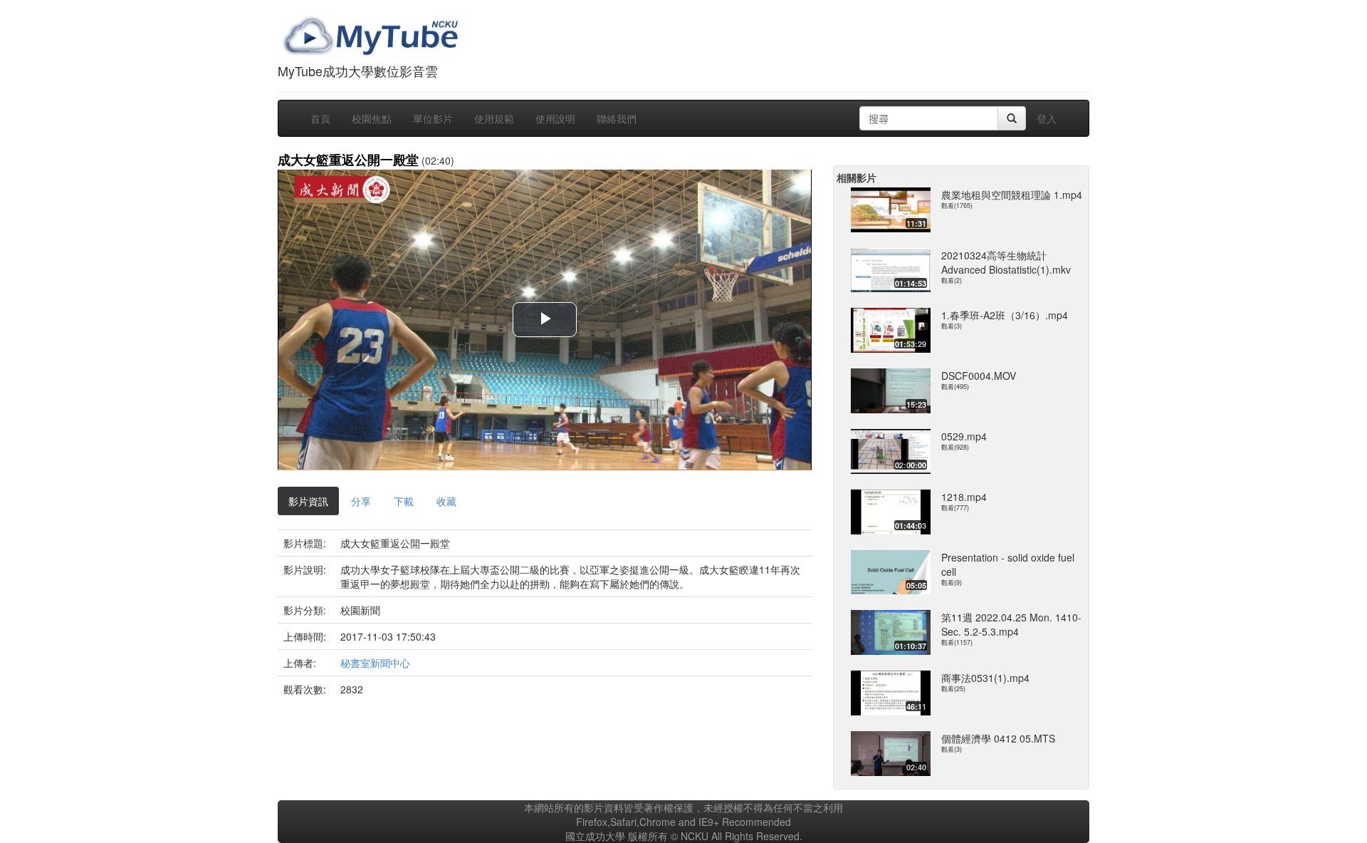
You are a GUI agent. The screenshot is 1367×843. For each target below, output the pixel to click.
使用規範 (494, 118)
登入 (1047, 118)
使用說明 (555, 118)
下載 (404, 501)
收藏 (446, 501)
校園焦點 (372, 118)
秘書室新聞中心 (375, 663)
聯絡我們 (617, 118)
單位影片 (433, 118)
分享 (361, 501)
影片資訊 (308, 501)
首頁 (320, 118)
